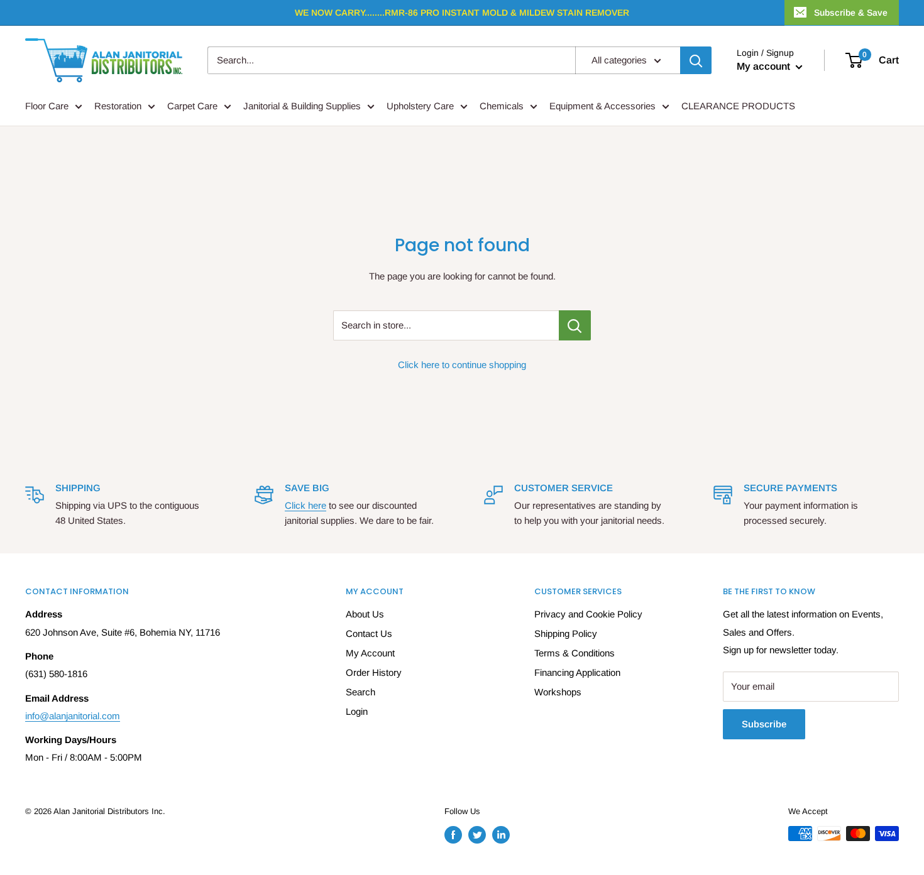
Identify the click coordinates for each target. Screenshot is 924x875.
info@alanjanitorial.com (72, 715)
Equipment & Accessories (602, 106)
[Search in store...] (575, 325)
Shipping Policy (565, 633)
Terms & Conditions (574, 653)
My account (765, 66)
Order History (374, 672)
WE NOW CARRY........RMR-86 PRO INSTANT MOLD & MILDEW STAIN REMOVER (462, 13)
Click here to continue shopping (462, 364)
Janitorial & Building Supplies (302, 106)
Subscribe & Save (851, 13)
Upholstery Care (420, 106)
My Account (370, 653)
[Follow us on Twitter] (477, 835)
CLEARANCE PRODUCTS (738, 106)
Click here (305, 505)
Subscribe (764, 724)
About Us (365, 614)
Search (360, 692)
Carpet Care (192, 106)
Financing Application (577, 672)
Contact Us (369, 633)
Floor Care (47, 106)
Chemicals (502, 106)
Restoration (117, 106)
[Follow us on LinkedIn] (501, 835)
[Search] (696, 60)
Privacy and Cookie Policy (588, 614)
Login (357, 711)
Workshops (557, 692)
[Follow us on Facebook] (453, 835)
